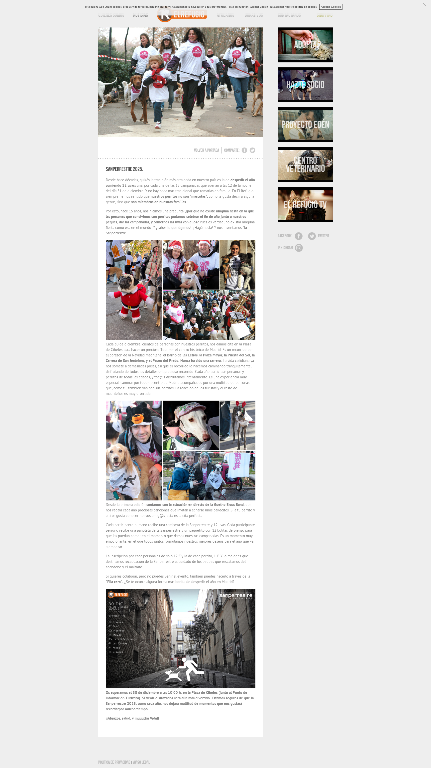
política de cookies (306, 7)
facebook (285, 236)
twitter (323, 236)
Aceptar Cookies (331, 6)
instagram (285, 247)
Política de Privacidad (114, 762)
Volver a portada (206, 150)
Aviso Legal (141, 762)
